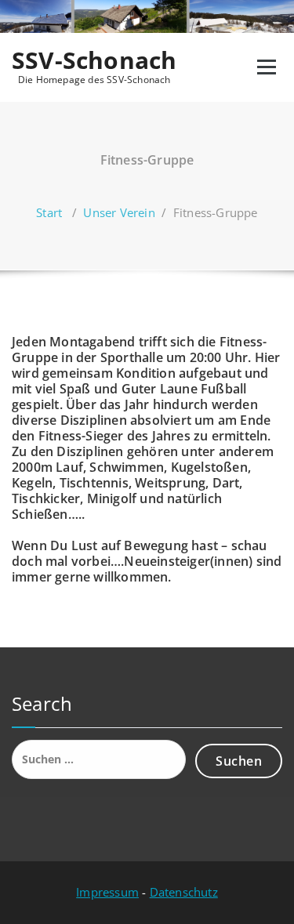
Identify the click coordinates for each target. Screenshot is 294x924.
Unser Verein (118, 212)
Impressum (107, 892)
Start (49, 212)
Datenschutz (184, 892)
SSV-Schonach (94, 60)
